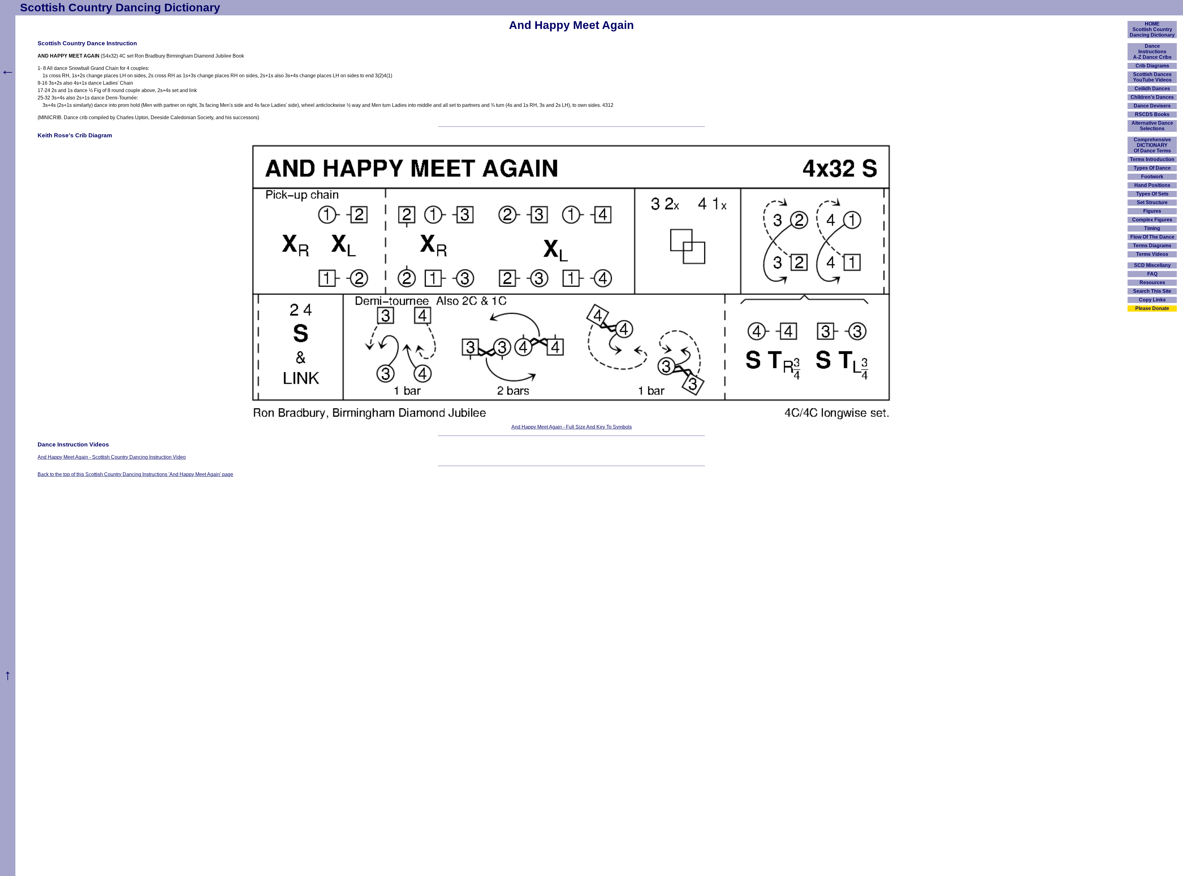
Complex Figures (1152, 219)
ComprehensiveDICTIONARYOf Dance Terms (1152, 145)
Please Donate (1152, 308)
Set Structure (1152, 202)
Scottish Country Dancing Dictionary (120, 7)
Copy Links (1152, 299)
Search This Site (1152, 291)
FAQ (1152, 274)
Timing (1152, 228)
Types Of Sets (1152, 193)
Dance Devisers (1152, 105)
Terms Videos (1152, 254)
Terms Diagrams (1152, 245)
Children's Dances (1152, 97)
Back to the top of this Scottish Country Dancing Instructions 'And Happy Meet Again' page (135, 474)
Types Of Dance (1152, 168)
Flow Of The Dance (1152, 237)
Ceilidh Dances (1152, 88)
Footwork (1152, 176)
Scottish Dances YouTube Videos (1152, 77)
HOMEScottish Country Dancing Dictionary (1152, 29)
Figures (1152, 211)
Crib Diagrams (1152, 65)
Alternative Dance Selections (1152, 125)
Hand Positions (1152, 185)
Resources (1152, 282)
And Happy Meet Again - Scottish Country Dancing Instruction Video (112, 457)
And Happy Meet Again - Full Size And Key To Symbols (571, 427)
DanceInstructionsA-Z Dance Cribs (1152, 51)
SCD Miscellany (1152, 265)
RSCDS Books (1152, 114)
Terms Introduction (1152, 159)
